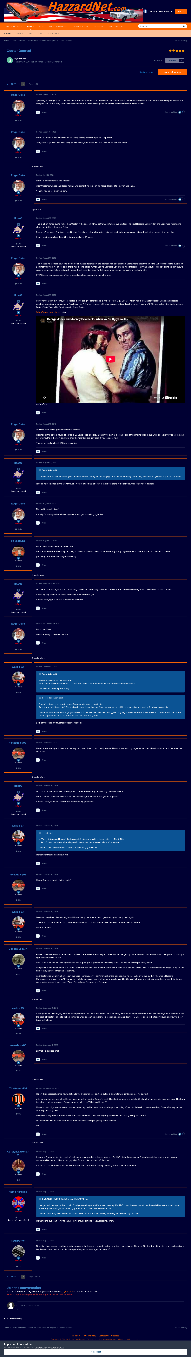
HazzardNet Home (14, 26)
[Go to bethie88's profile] (10, 60)
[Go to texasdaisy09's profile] (18, 753)
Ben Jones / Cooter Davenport (47, 62)
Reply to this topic (172, 72)
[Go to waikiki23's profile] (18, 678)
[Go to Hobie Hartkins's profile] (18, 1202)
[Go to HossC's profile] (18, 229)
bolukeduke (18, 540)
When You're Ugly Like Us (48, 312)
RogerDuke (18, 94)
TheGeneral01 (18, 1088)
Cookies (115, 1335)
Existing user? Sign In (160, 11)
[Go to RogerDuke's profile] (18, 106)
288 (19, 566)
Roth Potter (18, 1240)
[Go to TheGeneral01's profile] (18, 1099)
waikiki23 (18, 666)
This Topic (172, 26)
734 (19, 768)
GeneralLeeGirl (18, 948)
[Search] (184, 26)
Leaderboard (98, 26)
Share (158, 60)
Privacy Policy (89, 1335)
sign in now (68, 1291)
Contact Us (104, 1335)
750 (19, 692)
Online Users (53, 33)
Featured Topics (81, 26)
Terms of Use (41, 1347)
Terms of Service (116, 26)
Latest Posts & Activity (59, 26)
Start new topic (146, 72)
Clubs (41, 26)
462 (19, 974)
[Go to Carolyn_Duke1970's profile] (18, 1165)
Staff (40, 33)
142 (19, 1114)
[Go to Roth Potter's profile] (18, 1251)
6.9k (19, 1217)
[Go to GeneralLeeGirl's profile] (18, 959)
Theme (75, 1335)
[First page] (8, 84)
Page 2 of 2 (34, 84)
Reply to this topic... (31, 1305)
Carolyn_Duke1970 (18, 1153)
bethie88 (22, 58)
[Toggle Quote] (40, 470)
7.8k (19, 244)
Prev (13, 84)
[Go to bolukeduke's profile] (18, 551)
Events (30, 33)
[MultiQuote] (38, 112)
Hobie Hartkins (171, 112)
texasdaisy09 (18, 742)
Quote (45, 112)
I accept (96, 1352)
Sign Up (181, 11)
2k (19, 1266)
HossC (18, 218)
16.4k (19, 120)
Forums (30, 26)
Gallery (19, 33)
